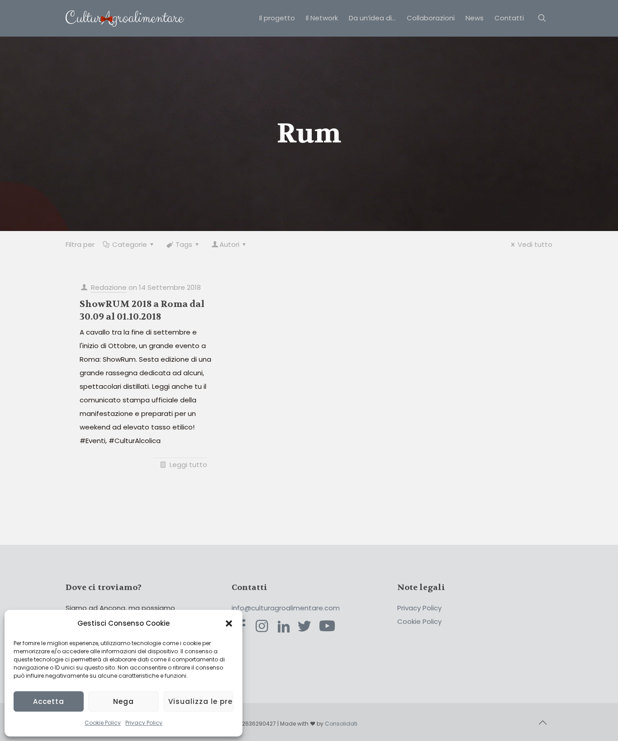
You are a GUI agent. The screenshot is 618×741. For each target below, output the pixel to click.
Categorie (129, 244)
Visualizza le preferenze (200, 701)
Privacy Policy (143, 723)
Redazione (109, 287)
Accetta (48, 701)
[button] (228, 623)
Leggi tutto (188, 464)
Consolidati (341, 723)
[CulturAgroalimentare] (125, 18)
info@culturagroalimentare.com (286, 608)
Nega (123, 701)
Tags (184, 244)
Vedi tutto (535, 244)
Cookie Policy (103, 723)
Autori (229, 244)
